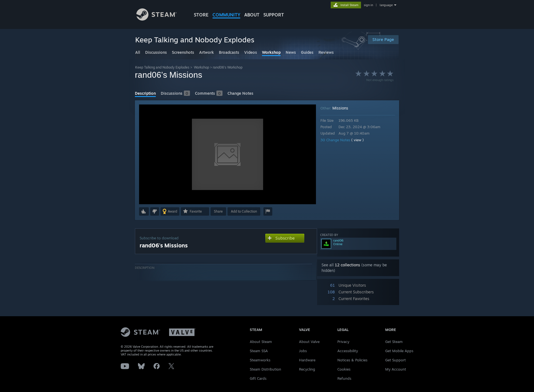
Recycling (307, 369)
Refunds (344, 378)
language (386, 5)
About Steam (261, 341)
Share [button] (218, 211)
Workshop (201, 67)
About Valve (309, 341)
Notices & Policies (352, 360)
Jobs (303, 351)
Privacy (343, 341)
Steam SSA (259, 351)
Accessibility (347, 351)
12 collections (347, 264)
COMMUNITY (226, 15)
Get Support (395, 360)
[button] (144, 211)
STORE (201, 15)
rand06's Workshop (228, 67)
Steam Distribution (265, 369)
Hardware (307, 360)
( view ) (357, 140)
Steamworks (260, 360)
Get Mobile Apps (399, 351)
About (251, 15)
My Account (395, 369)
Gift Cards (258, 378)
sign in (368, 5)
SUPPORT (273, 15)
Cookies (343, 369)
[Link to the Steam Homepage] (156, 19)
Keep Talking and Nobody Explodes (162, 67)
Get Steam (394, 341)
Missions (340, 108)
